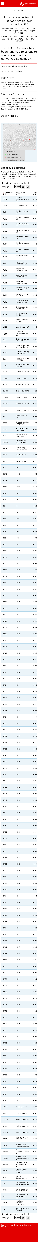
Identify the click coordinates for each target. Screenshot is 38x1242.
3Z (24, 36)
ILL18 (5, 308)
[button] (2, 4)
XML (26, 109)
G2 (25, 31)
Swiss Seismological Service (14, 1225)
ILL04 (5, 231)
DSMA (5, 206)
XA (36, 36)
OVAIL (5, 333)
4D (27, 29)
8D (34, 29)
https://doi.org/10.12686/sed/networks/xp (17, 107)
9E (13, 31)
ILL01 (5, 212)
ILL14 (5, 282)
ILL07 (5, 250)
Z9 (31, 38)
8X (6, 31)
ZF (34, 38)
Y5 (23, 38)
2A (21, 36)
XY (34, 31)
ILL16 (5, 295)
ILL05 (5, 238)
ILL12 (5, 269)
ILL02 (5, 218)
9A (10, 31)
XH (3, 38)
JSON (22, 109)
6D (32, 36)
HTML (18, 109)
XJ (31, 31)
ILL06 (5, 244)
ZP (17, 40)
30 (23, 29)
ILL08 (5, 257)
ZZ (22, 33)
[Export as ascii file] (28, 187)
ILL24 (5, 321)
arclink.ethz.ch (13, 84)
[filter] (5, 194)
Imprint (3, 1227)
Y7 (15, 33)
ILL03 (5, 225)
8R (2, 31)
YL (15, 38)
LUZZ (5, 327)
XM (8, 38)
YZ (19, 33)
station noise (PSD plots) (13, 71)
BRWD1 (5, 199)
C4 (21, 31)
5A (30, 29)
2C (28, 36)
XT (12, 38)
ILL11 (5, 263)
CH (16, 29)
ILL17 (5, 301)
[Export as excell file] (23, 187)
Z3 (27, 38)
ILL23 (5, 314)
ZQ (21, 40)
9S (17, 31)
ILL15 (5, 289)
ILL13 (5, 276)
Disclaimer (28, 1225)
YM (19, 38)
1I (19, 29)
